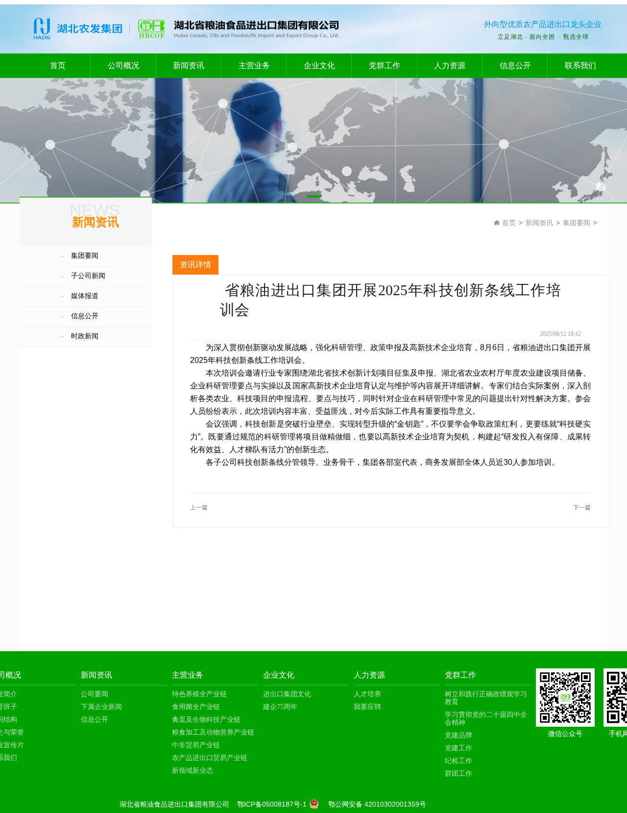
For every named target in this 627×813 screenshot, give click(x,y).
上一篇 (199, 507)
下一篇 (582, 507)
